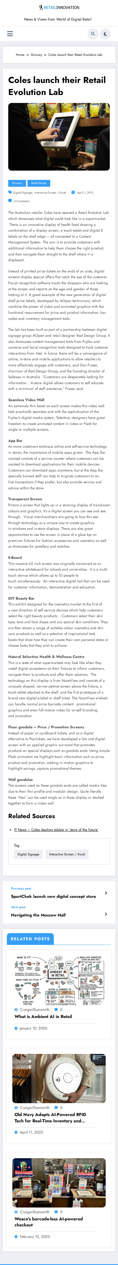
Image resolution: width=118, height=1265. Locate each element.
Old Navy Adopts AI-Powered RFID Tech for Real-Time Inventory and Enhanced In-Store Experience (50, 1118)
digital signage (22, 193)
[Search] (93, 34)
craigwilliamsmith (34, 1009)
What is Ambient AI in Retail (43, 1017)
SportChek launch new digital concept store (53, 896)
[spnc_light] (105, 33)
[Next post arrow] (106, 914)
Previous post (21, 888)
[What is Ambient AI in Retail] (59, 980)
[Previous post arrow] (106, 893)
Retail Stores (38, 183)
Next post (18, 907)
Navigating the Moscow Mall (38, 915)
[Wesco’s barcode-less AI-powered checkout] (59, 1182)
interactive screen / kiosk (50, 193)
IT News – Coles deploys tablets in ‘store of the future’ (56, 829)
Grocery (17, 183)
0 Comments (21, 201)
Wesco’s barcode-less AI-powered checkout (49, 1222)
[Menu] (10, 34)
